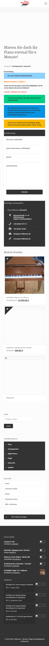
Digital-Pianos (12, 454)
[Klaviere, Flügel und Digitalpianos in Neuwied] (24, 4)
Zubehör (11, 467)
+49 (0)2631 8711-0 (20, 224)
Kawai (7, 494)
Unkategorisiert (17, 66)
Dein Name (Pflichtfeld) (14, 139)
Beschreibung (8, 71)
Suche (8, 426)
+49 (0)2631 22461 (19, 229)
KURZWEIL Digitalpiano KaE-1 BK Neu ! (19, 347)
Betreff (8, 157)
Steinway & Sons (11, 499)
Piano (10, 444)
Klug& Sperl (10, 398)
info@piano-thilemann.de (22, 234)
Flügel (10, 458)
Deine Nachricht (11, 166)
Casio (7, 483)
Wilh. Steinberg (11, 504)
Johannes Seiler (11, 489)
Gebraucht (27, 66)
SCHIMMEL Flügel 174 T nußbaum (17, 297)
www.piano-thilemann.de (21, 239)
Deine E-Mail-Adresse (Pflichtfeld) (18, 148)
